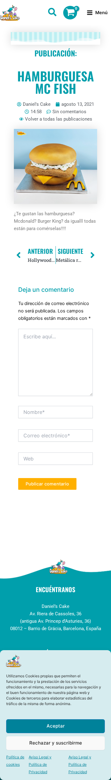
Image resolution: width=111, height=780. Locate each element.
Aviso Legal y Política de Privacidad (40, 764)
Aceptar (56, 726)
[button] (52, 13)
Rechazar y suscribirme (55, 743)
